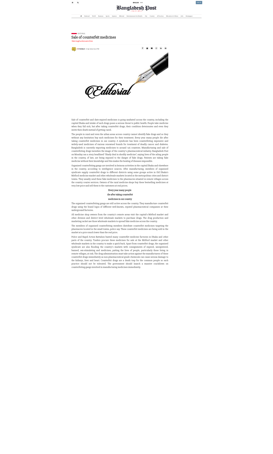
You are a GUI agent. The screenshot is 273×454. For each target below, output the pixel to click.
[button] (72, 2)
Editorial (121, 16)
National (87, 16)
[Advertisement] (136, 27)
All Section (160, 16)
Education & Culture (172, 16)
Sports (107, 16)
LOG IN (199, 2)
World (94, 16)
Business (100, 16)
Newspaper (189, 16)
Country (152, 16)
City (146, 16)
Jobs (182, 16)
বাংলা (141, 3)
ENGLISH (136, 3)
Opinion (114, 16)
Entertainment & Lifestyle (134, 16)
